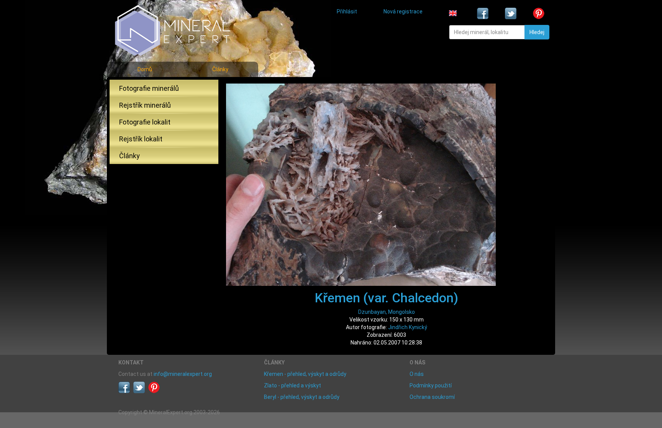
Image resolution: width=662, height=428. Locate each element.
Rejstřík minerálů (145, 105)
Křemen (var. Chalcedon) (386, 297)
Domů (145, 69)
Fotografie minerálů (149, 88)
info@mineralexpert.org (183, 374)
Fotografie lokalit (144, 122)
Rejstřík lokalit (140, 139)
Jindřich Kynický (407, 327)
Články (220, 69)
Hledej (536, 32)
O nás (417, 374)
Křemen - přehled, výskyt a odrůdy (305, 374)
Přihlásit (347, 11)
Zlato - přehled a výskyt (292, 385)
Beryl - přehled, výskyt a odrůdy (301, 397)
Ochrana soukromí (432, 397)
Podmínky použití (431, 385)
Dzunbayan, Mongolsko (386, 312)
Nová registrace (403, 11)
